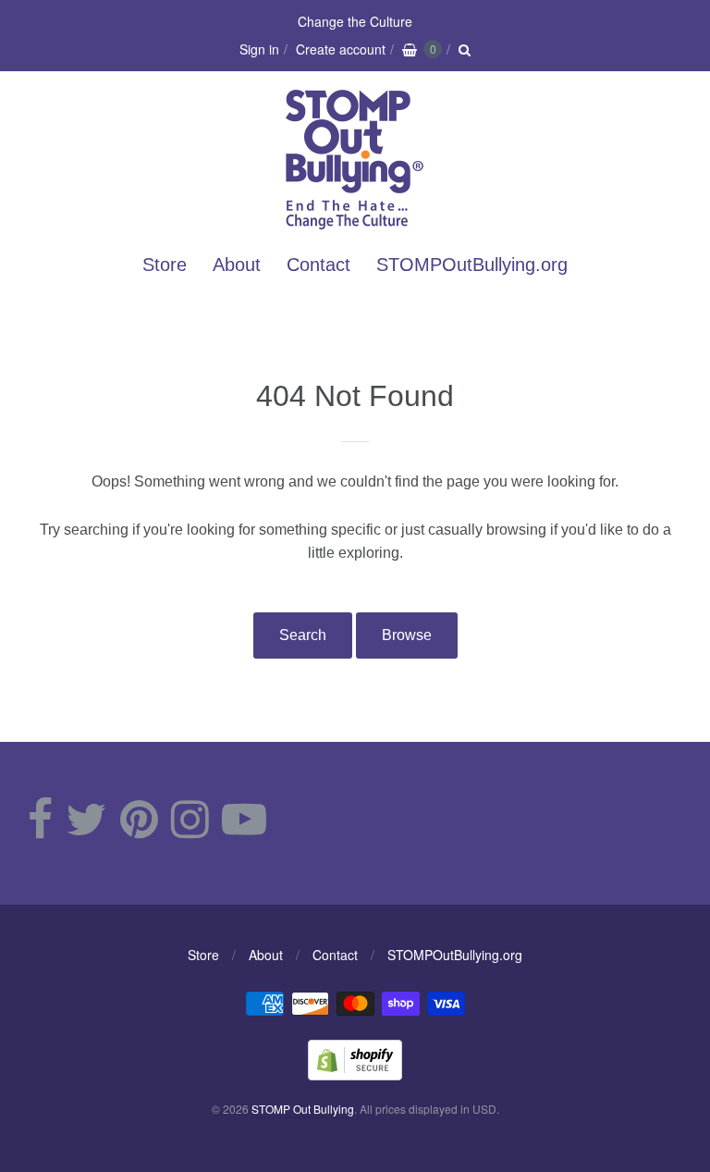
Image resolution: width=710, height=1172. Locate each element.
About (237, 264)
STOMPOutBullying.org (472, 264)
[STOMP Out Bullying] (355, 219)
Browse (407, 635)
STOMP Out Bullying (302, 1108)
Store (164, 264)
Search (302, 635)
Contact (318, 264)
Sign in (259, 49)
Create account (341, 49)
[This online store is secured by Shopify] (355, 1074)
